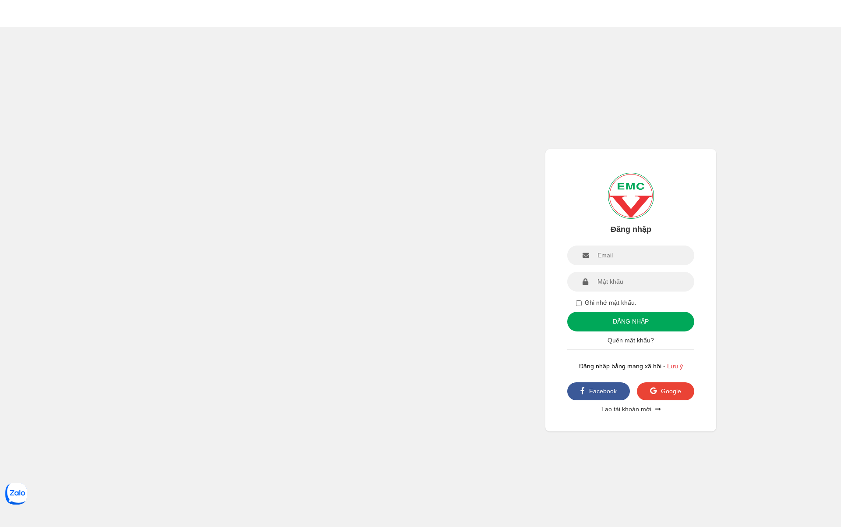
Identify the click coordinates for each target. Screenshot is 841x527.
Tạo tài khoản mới (627, 409)
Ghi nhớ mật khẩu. (610, 302)
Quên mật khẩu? (631, 340)
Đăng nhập (631, 321)
